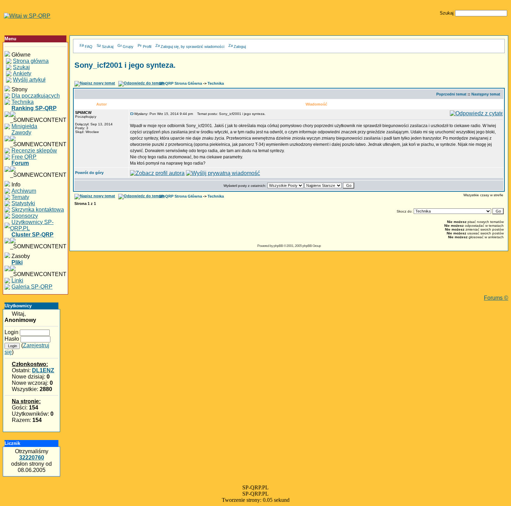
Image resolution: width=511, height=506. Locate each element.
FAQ (88, 46)
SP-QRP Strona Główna (180, 83)
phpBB (278, 246)
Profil (147, 46)
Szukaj (107, 46)
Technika (216, 83)
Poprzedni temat (451, 94)
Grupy (128, 46)
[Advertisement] (289, 279)
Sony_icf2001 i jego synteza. (125, 65)
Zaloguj (240, 46)
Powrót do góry (89, 173)
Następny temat (485, 94)
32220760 (31, 458)
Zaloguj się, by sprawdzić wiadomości (192, 46)
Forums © (496, 298)
